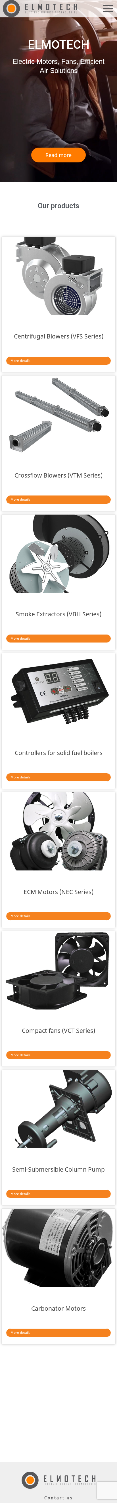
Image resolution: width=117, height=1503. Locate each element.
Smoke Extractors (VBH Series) (58, 614)
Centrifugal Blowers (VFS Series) (58, 336)
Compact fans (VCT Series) (58, 1031)
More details (20, 360)
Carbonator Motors (58, 1308)
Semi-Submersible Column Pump (58, 1169)
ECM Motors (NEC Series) (58, 892)
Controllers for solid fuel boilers (59, 753)
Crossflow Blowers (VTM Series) (58, 475)
